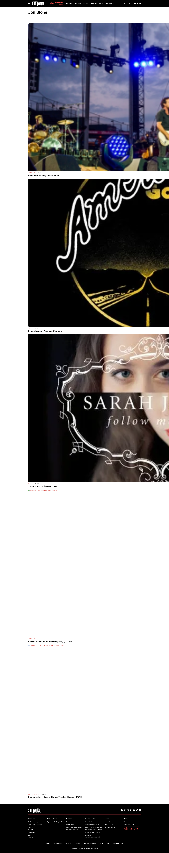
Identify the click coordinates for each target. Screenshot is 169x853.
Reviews (30, 328)
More (125, 819)
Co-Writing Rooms (109, 827)
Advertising (58, 843)
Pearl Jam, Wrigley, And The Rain (43, 175)
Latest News (77, 3)
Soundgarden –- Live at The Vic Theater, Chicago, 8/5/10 (55, 797)
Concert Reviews (33, 794)
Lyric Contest (70, 824)
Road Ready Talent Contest (74, 827)
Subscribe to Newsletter (92, 824)
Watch (111, 3)
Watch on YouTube (128, 824)
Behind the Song (33, 822)
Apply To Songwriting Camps (93, 827)
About (48, 843)
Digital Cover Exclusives (35, 824)
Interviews (31, 827)
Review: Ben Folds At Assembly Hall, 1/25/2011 (50, 641)
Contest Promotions (72, 829)
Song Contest (70, 822)
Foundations (108, 822)
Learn (106, 3)
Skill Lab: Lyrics (108, 824)
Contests (86, 3)
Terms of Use (104, 843)
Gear (29, 835)
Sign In (78, 843)
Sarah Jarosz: (42, 486)
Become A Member (90, 843)
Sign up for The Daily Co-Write (55, 822)
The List (30, 829)
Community (94, 3)
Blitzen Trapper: (45, 331)
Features (69, 3)
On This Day (31, 832)
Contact (69, 843)
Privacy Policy (118, 843)
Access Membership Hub (92, 832)
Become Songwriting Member (93, 829)
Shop (101, 3)
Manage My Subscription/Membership (92, 836)
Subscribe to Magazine (92, 822)
